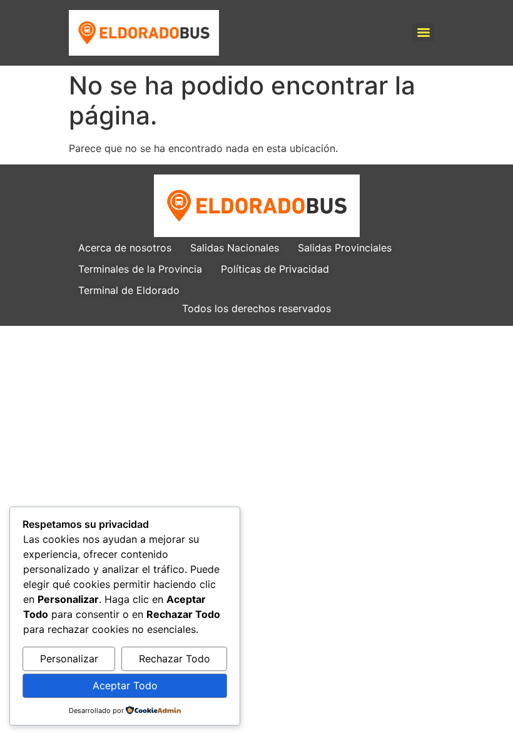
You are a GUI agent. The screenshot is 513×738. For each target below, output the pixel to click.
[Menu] (423, 32)
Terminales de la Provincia (140, 269)
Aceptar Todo (125, 685)
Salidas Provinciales (345, 247)
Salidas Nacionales (234, 247)
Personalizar (69, 658)
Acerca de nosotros (124, 247)
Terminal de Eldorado (129, 290)
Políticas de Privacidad (275, 269)
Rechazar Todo (174, 658)
